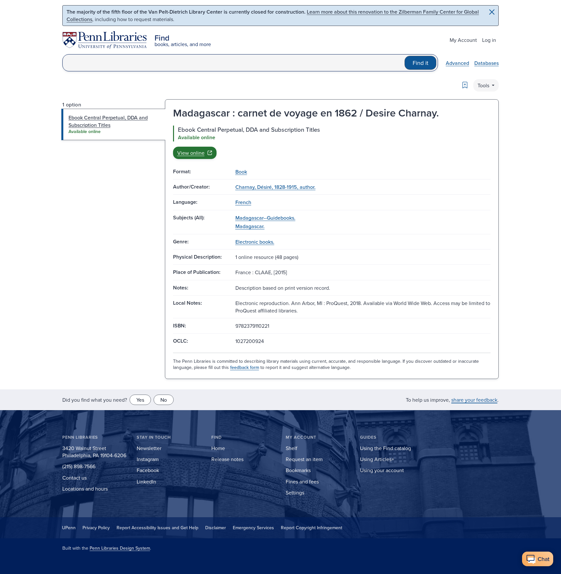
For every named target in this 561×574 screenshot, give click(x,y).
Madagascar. (250, 226)
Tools (484, 85)
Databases (486, 63)
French (243, 202)
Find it (420, 63)
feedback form (244, 367)
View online (191, 152)
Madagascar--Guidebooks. (265, 217)
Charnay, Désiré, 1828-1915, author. (275, 186)
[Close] (491, 12)
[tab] (113, 124)
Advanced (457, 63)
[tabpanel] (332, 142)
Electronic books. (254, 241)
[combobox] (234, 63)
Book (241, 171)
